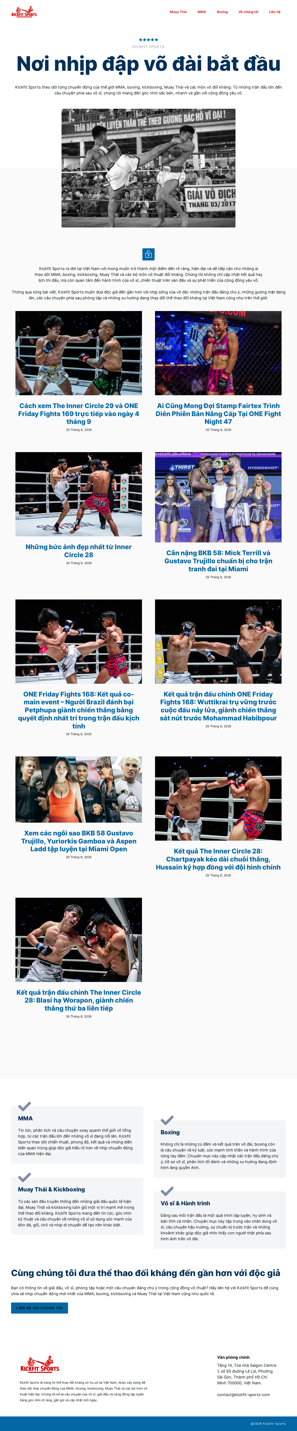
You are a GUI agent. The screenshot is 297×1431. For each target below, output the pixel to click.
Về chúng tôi (248, 12)
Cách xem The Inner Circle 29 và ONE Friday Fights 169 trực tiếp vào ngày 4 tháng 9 (78, 413)
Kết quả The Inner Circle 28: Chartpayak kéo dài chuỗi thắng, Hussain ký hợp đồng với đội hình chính (218, 859)
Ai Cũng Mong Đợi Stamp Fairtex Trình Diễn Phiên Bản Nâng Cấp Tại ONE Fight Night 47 (218, 413)
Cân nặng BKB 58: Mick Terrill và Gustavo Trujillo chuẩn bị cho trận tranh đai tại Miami (218, 561)
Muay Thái (178, 12)
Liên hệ (274, 12)
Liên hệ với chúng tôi (39, 1308)
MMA (202, 12)
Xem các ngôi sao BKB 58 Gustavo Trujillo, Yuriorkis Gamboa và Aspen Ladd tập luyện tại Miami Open (79, 841)
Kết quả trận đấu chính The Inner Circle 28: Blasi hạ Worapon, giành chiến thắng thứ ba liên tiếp (79, 1000)
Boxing (222, 12)
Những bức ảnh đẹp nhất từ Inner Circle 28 (79, 551)
